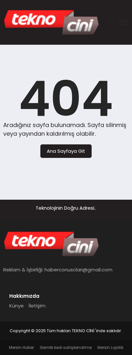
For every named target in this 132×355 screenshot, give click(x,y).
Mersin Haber (21, 347)
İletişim (37, 305)
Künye (16, 305)
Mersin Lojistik (110, 347)
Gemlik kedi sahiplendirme (66, 347)
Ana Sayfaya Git (66, 151)
